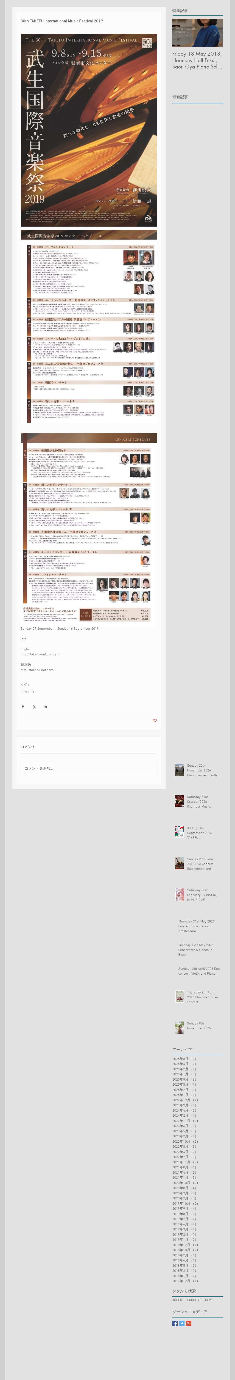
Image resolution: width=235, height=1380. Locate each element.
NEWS (209, 1300)
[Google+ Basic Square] (188, 1323)
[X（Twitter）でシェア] (34, 706)
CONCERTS (28, 692)
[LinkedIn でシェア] (45, 706)
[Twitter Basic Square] (182, 1323)
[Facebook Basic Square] (175, 1323)
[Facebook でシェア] (23, 706)
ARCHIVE (178, 1300)
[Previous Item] (180, 32)
